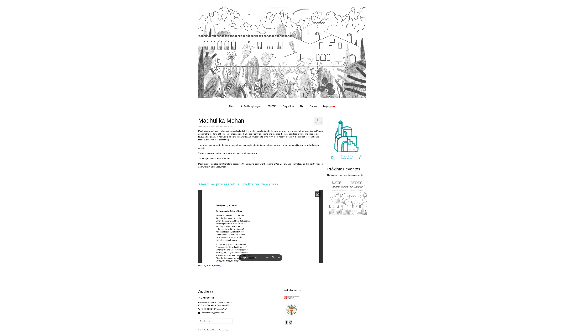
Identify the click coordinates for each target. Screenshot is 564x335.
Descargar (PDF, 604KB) (209, 265)
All (209, 126)
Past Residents (221, 126)
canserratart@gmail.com (213, 312)
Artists (213, 126)
